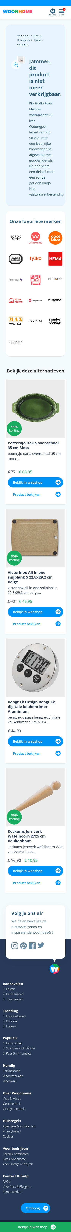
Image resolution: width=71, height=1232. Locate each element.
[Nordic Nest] (15, 237)
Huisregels (12, 1121)
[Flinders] (55, 279)
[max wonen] (15, 321)
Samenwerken (12, 1192)
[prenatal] (15, 279)
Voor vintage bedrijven (18, 1164)
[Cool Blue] (55, 237)
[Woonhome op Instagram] (14, 945)
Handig (9, 1065)
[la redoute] (35, 279)
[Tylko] (35, 258)
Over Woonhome (17, 1093)
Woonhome (23, 35)
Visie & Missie (12, 1098)
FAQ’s (6, 1181)
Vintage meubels (14, 1109)
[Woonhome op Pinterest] (23, 945)
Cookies (8, 1136)
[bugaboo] (55, 300)
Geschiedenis (12, 1104)
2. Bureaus (10, 1021)
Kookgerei (22, 44)
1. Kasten (9, 989)
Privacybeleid (12, 1131)
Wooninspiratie (13, 1076)
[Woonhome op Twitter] (40, 945)
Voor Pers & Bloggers (17, 1187)
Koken (37, 40)
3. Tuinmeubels (13, 999)
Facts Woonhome (14, 1159)
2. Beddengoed (13, 994)
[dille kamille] (15, 258)
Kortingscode (11, 1071)
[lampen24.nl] (35, 300)
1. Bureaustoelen (14, 1016)
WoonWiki (9, 1081)
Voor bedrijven (15, 1148)
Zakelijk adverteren (16, 1154)
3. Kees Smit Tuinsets (17, 1053)
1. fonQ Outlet (12, 1043)
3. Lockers (9, 1026)
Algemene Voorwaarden (19, 1126)
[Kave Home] (15, 300)
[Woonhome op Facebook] (32, 945)
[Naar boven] (52, 959)
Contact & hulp (15, 1176)
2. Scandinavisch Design (19, 1048)
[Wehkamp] (35, 237)
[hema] (55, 258)
